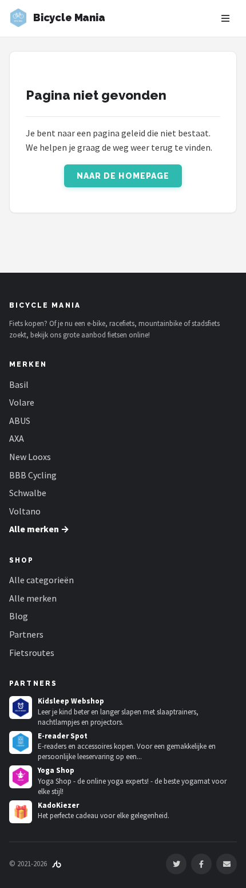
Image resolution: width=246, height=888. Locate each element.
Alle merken (33, 598)
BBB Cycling (33, 475)
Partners (26, 634)
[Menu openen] (225, 18)
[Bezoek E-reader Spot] (20, 742)
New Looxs (30, 456)
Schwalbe (27, 492)
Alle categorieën (41, 580)
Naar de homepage (123, 175)
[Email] (226, 864)
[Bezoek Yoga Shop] (20, 776)
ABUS (19, 420)
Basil (19, 384)
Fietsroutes (31, 652)
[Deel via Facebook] (201, 864)
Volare (21, 402)
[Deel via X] (176, 864)
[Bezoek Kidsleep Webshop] (20, 707)
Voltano (25, 511)
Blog (18, 616)
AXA (16, 438)
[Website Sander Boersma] (57, 864)
